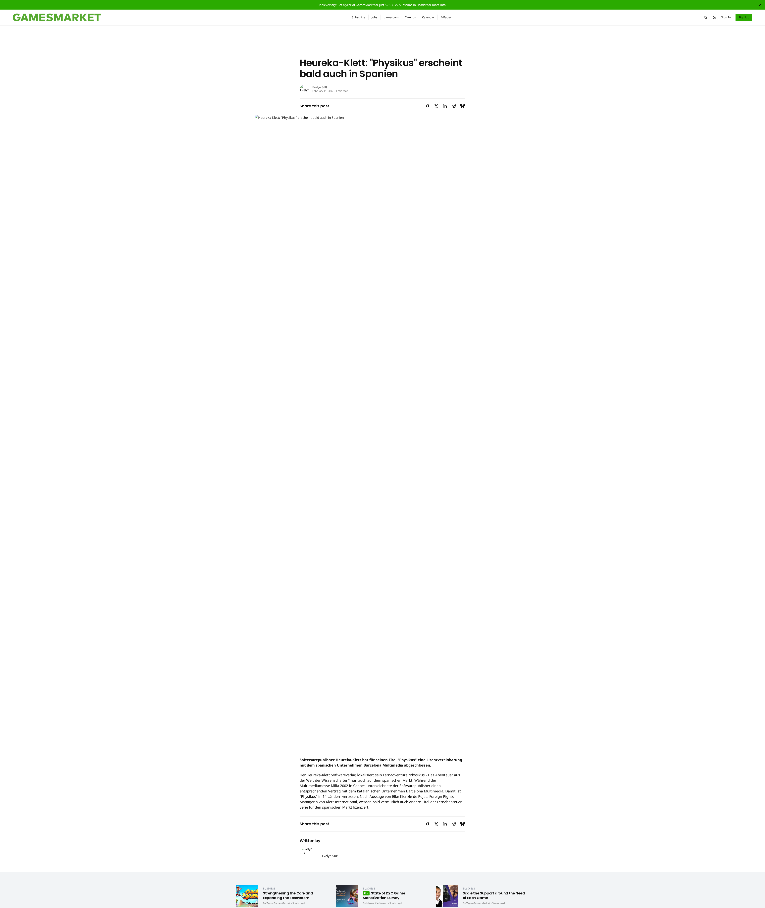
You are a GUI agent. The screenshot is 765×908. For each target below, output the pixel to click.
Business (269, 888)
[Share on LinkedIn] (445, 106)
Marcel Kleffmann (376, 903)
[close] (760, 5)
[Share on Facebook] (427, 106)
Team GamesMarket (278, 903)
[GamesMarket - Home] (177, 18)
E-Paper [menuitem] (446, 17)
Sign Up (744, 17)
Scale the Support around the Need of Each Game (494, 895)
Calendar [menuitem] (428, 17)
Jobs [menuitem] (374, 17)
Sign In (726, 17)
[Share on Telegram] (454, 106)
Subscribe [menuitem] (358, 17)
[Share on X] (436, 106)
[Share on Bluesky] (462, 106)
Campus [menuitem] (410, 17)
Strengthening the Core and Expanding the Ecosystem (288, 895)
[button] (705, 17)
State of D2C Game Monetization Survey (384, 895)
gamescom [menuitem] (391, 17)
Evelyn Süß (319, 87)
